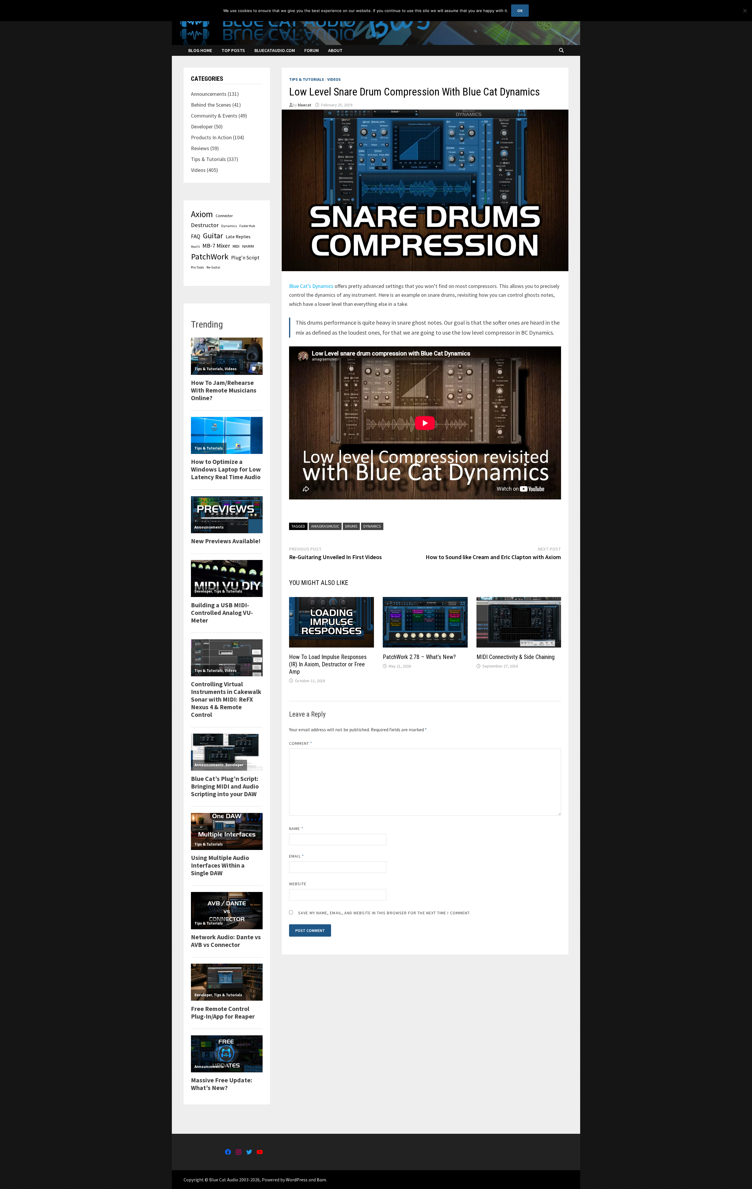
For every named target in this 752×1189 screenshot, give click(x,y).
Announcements (208, 93)
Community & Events (214, 115)
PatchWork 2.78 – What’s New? (419, 656)
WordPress (297, 1180)
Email (296, 856)
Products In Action (211, 137)
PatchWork (210, 256)
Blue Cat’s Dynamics (311, 286)
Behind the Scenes (211, 104)
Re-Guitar (213, 267)
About (335, 50)
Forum (311, 50)
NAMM (248, 246)
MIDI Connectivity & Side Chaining (515, 656)
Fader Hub (247, 226)
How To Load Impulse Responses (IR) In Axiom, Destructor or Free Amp (328, 664)
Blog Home (200, 50)
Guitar (213, 235)
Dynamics (372, 526)
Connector (224, 215)
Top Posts (233, 50)
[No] (745, 11)
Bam (321, 1180)
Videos (334, 79)
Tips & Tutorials (306, 79)
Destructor (205, 225)
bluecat (304, 105)
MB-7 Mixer (216, 245)
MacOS (195, 247)
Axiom (202, 214)
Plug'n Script (245, 257)
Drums (351, 526)
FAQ (195, 236)
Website (297, 883)
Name (296, 828)
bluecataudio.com (274, 50)
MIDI (236, 246)
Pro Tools (197, 267)
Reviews (200, 148)
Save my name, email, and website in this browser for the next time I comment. (384, 912)
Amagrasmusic (325, 526)
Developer (202, 126)
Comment (300, 743)
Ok (520, 10)
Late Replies (238, 236)
